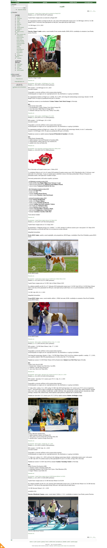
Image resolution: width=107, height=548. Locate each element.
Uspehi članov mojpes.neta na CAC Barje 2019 (46, 220)
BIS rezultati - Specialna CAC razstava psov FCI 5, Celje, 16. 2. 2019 (50, 374)
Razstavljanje (31, 13)
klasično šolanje (20, 41)
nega (18, 21)
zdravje (18, 23)
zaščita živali (73, 2)
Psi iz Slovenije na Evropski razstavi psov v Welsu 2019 (47, 148)
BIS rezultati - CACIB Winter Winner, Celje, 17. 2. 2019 (47, 342)
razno (18, 54)
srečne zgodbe (20, 70)
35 (93, 11)
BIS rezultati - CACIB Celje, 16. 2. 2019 (44, 443)
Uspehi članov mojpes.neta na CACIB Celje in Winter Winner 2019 (50, 279)
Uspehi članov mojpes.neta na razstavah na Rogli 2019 (47, 13)
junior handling (20, 40)
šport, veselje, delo (21, 34)
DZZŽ (18, 67)
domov (31, 541)
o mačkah (19, 58)
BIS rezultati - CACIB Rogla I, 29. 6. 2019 (44, 116)
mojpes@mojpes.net (19, 81)
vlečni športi (19, 51)
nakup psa (19, 18)
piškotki (64, 541)
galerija (45, 2)
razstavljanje (20, 35)
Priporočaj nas (19, 78)
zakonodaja (19, 64)
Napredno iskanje (22, 9)
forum (58, 2)
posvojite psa (88, 2)
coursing (19, 48)
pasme (31, 2)
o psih (17, 2)
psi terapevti (19, 52)
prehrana (19, 24)
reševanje (19, 44)
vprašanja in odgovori (19, 56)
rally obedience (20, 49)
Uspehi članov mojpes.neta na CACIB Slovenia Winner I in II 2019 (50, 476)
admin (68, 541)
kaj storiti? (19, 68)
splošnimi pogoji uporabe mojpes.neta (61, 545)
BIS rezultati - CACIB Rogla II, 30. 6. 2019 (44, 83)
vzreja (18, 26)
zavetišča (19, 65)
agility (18, 46)
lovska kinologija (20, 43)
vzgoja (18, 19)
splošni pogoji (74, 541)
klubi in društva (20, 37)
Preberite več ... (31, 80)
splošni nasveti (20, 27)
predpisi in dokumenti (18, 29)
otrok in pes (19, 38)
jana (34, 15)
